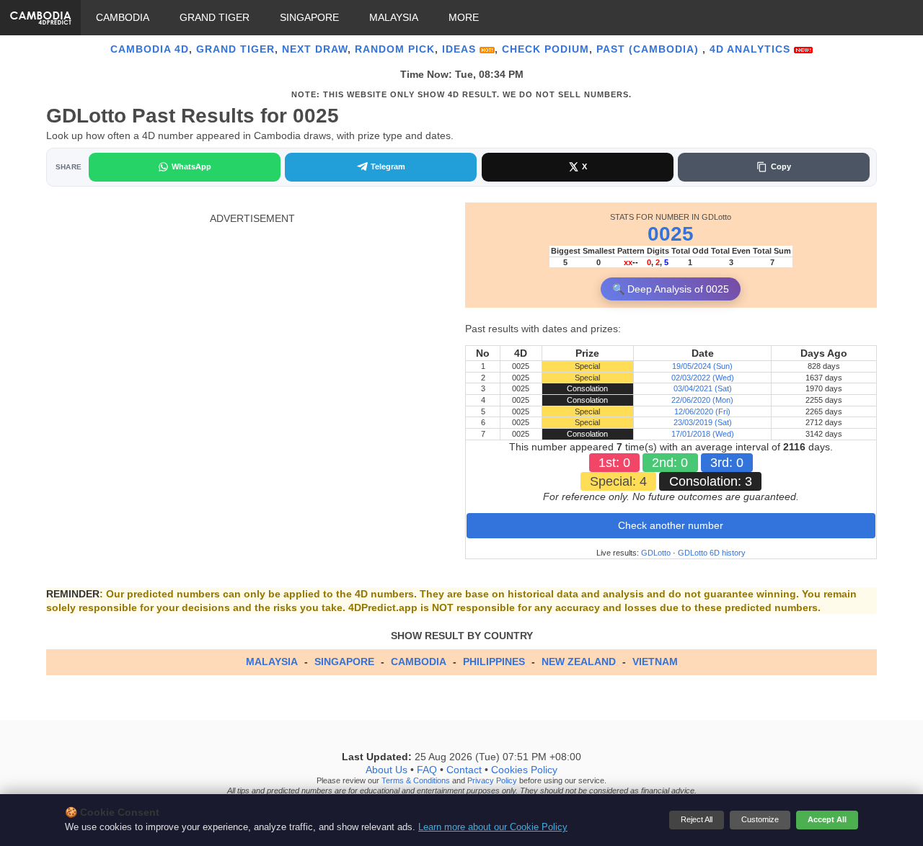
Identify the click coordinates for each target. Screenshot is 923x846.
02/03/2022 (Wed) (702, 377)
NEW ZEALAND (579, 661)
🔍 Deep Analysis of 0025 (670, 289)
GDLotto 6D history (712, 552)
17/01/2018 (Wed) (702, 433)
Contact (464, 769)
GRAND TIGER (214, 17)
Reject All (696, 819)
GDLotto (656, 552)
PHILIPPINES (494, 661)
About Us (386, 769)
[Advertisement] (252, 326)
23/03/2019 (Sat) (703, 422)
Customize (760, 819)
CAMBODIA (122, 17)
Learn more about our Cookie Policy (493, 827)
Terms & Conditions (415, 780)
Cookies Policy (524, 769)
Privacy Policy (492, 780)
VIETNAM (655, 661)
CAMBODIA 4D (149, 49)
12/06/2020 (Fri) (702, 411)
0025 (671, 234)
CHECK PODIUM (545, 49)
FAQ (427, 769)
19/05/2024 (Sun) (702, 366)
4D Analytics (752, 49)
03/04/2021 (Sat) (703, 388)
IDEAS (461, 49)
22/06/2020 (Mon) (702, 400)
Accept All (827, 819)
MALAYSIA (393, 17)
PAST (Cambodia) (649, 49)
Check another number (670, 525)
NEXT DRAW (315, 49)
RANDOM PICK (395, 49)
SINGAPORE (309, 17)
